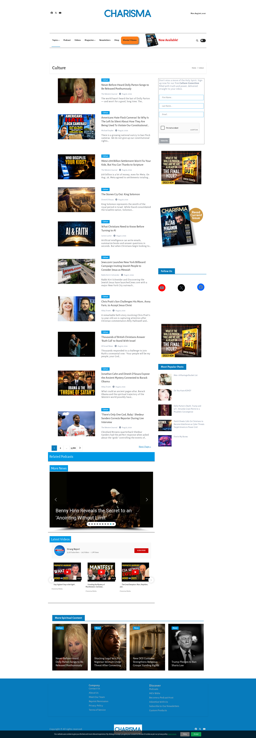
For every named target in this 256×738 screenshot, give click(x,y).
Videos (78, 40)
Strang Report (73, 549)
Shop (116, 40)
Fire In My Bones (181, 437)
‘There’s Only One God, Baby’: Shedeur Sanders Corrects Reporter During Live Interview (122, 418)
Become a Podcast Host (161, 697)
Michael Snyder (107, 131)
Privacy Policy (96, 705)
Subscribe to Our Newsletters (164, 706)
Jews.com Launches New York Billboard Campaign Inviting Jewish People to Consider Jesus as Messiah (123, 266)
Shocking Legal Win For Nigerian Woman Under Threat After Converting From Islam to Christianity (107, 665)
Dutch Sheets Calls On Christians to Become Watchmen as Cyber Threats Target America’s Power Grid (189, 424)
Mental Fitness (130, 40)
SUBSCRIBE (141, 550)
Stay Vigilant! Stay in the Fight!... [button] (65, 585)
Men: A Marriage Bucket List (185, 375)
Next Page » (145, 447)
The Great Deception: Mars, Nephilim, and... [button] (134, 586)
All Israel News (107, 346)
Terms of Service (97, 710)
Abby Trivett (106, 311)
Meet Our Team (97, 697)
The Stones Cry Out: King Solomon (120, 194)
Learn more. (172, 734)
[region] (101, 502)
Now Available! (168, 40)
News (98, 628)
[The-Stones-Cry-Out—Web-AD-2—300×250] (181, 167)
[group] (67, 577)
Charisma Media (57, 589)
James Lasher (106, 236)
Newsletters (105, 40)
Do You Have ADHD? (182, 391)
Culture (105, 80)
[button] (103, 499)
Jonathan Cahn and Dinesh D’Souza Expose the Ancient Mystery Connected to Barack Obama (125, 377)
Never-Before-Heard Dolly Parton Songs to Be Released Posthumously (69, 662)
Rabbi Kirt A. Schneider (110, 275)
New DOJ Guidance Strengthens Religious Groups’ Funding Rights (146, 662)
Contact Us (94, 688)
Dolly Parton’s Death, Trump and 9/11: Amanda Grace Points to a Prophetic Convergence (187, 409)
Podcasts (153, 689)
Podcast (67, 40)
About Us (94, 692)
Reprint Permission (98, 701)
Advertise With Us (158, 701)
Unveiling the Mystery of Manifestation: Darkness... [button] (95, 586)
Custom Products (158, 710)
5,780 (73, 448)
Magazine (89, 40)
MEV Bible (154, 693)
